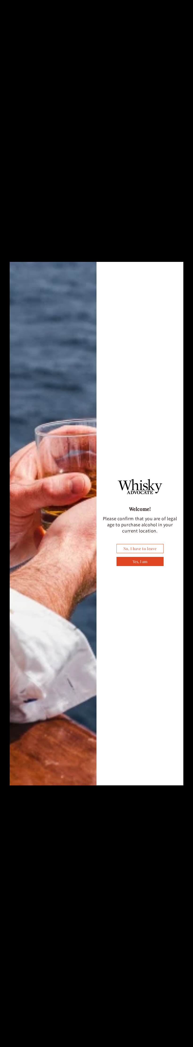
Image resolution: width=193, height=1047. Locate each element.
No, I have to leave (140, 548)
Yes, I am (140, 561)
